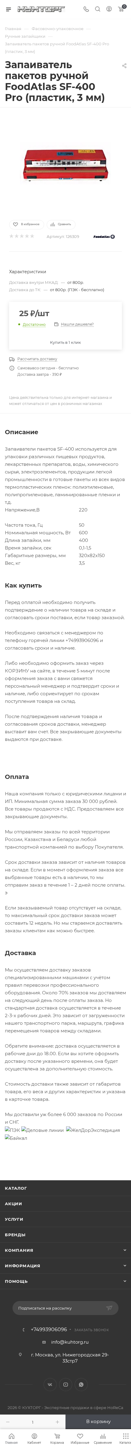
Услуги (14, 1219)
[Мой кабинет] (109, 9)
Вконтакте (50, 1384)
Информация (23, 1265)
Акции (13, 1203)
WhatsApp (81, 1384)
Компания (19, 1250)
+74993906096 (49, 1329)
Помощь (16, 1281)
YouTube (65, 1384)
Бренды (15, 1234)
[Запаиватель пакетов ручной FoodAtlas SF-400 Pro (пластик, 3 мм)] (65, 163)
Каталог (16, 1188)
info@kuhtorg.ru (70, 1342)
